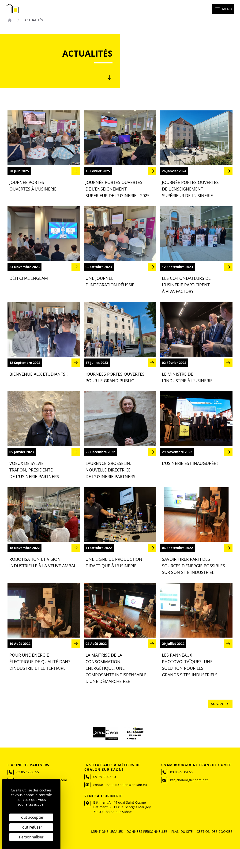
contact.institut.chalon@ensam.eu (120, 785)
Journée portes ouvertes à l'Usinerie (32, 185)
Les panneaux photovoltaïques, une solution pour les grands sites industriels (190, 665)
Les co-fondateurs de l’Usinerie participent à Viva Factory (186, 284)
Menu (227, 9)
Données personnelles (147, 831)
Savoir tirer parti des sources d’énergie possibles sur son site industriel (193, 565)
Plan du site (182, 831)
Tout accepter (31, 817)
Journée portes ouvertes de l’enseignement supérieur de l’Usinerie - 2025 (118, 188)
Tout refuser (31, 827)
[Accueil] (10, 20)
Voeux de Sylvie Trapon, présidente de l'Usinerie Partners (34, 469)
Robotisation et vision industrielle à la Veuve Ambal (42, 562)
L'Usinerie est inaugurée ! (190, 463)
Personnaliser (31, 837)
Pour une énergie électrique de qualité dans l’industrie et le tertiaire (40, 661)
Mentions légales (107, 831)
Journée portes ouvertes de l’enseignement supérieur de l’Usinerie (190, 188)
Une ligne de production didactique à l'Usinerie (114, 562)
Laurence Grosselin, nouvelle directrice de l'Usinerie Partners (110, 469)
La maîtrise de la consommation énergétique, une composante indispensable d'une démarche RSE (116, 668)
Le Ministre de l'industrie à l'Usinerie (187, 377)
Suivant (218, 703)
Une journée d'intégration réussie (110, 281)
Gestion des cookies (214, 831)
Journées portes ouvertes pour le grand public (115, 377)
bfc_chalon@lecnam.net (189, 780)
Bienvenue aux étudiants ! (38, 374)
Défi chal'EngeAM (28, 278)
